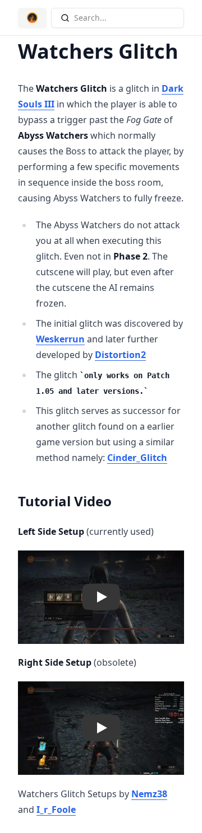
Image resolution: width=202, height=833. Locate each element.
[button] (101, 597)
